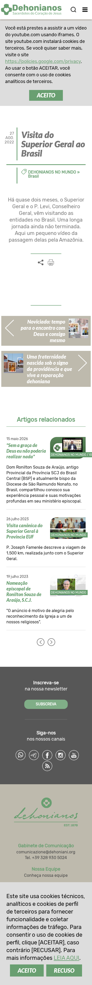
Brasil (33, 176)
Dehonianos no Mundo (52, 172)
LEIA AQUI (66, 957)
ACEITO (46, 95)
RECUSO (64, 970)
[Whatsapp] (20, 755)
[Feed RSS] (47, 766)
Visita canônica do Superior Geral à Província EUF (24, 531)
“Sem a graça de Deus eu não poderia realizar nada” (26, 450)
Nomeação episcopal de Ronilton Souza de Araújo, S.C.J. (23, 591)
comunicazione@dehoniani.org (45, 852)
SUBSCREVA (46, 704)
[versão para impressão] (51, 262)
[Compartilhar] (40, 263)
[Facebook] (47, 755)
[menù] (85, 9)
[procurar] (73, 9)
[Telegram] (34, 755)
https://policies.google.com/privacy (43, 61)
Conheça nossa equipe (46, 875)
